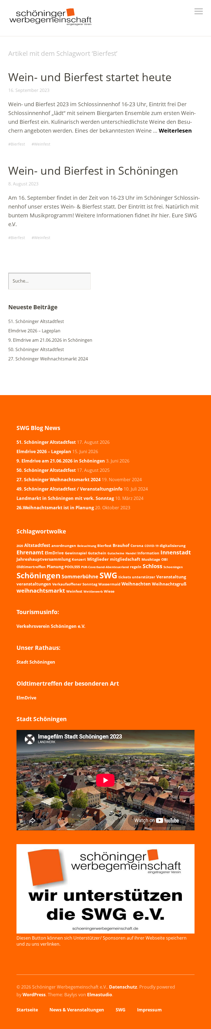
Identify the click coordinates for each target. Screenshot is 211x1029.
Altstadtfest (37, 545)
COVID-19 (152, 546)
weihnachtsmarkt (40, 590)
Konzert (79, 559)
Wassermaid (109, 584)
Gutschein (97, 553)
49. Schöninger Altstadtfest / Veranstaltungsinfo (69, 489)
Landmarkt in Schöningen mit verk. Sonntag (65, 498)
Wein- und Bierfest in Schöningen (93, 170)
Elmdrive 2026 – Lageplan (34, 331)
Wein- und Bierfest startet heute (89, 76)
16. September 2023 (28, 90)
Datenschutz (123, 987)
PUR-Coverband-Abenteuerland (105, 567)
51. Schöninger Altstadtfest (36, 321)
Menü (199, 11)
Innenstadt (175, 552)
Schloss (152, 566)
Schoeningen (173, 567)
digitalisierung (172, 545)
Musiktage (150, 559)
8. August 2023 (23, 184)
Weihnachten (136, 584)
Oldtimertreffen (31, 566)
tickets (124, 576)
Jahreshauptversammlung (43, 559)
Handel (131, 553)
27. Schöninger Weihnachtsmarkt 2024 (48, 359)
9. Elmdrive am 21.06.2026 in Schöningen (50, 340)
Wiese (109, 591)
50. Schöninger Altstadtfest (36, 349)
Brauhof (121, 545)
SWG (108, 575)
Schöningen (38, 575)
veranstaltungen (33, 584)
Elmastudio (99, 995)
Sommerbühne (80, 576)
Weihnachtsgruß (169, 584)
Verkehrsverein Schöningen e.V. (50, 626)
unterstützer (143, 576)
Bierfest (18, 144)
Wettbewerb (93, 591)
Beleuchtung (86, 546)
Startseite (27, 1010)
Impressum (149, 1010)
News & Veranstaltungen (76, 1010)
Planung (55, 566)
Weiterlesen (175, 130)
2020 (19, 546)
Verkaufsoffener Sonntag (74, 584)
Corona (137, 545)
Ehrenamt (30, 552)
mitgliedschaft (125, 559)
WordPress (34, 995)
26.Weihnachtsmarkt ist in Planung (55, 508)
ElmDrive (54, 552)
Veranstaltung (171, 576)
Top (189, 1010)
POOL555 (72, 566)
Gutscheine (115, 553)
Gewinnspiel (76, 553)
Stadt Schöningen (35, 662)
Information (148, 553)
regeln (135, 566)
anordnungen (63, 545)
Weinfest (42, 144)
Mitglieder (98, 559)
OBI (164, 559)
